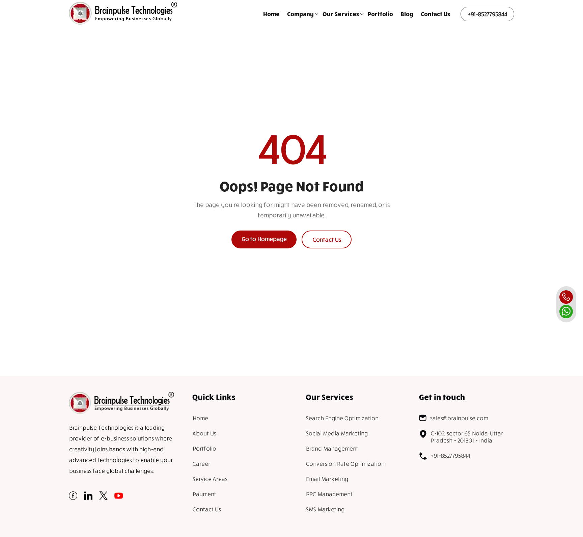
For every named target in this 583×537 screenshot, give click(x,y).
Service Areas (209, 478)
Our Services (341, 14)
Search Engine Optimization (342, 418)
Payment (204, 494)
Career (201, 463)
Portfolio (380, 14)
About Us (204, 433)
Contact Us (435, 14)
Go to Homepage (264, 238)
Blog (406, 14)
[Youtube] (118, 497)
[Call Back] (566, 297)
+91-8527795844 (487, 14)
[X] (103, 497)
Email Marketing (327, 478)
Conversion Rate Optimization (345, 463)
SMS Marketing (325, 509)
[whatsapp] (566, 311)
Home (271, 14)
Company (300, 14)
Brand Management (332, 448)
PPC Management (329, 494)
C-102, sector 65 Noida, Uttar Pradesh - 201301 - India (467, 437)
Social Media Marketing (336, 433)
